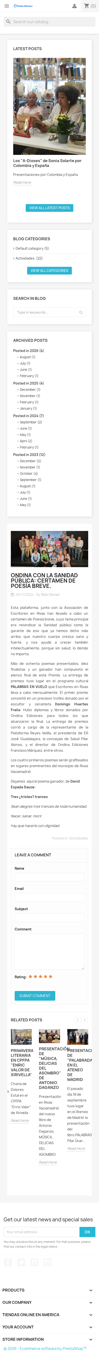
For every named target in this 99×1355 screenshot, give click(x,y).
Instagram (47, 1262)
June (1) (26, 369)
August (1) (28, 357)
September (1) (31, 480)
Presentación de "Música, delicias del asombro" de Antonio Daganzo (49, 1068)
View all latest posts (49, 208)
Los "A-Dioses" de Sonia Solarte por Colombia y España (47, 163)
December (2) (30, 461)
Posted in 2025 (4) (28, 383)
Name (19, 868)
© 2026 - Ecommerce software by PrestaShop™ (45, 1348)
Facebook (8, 1262)
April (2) (26, 441)
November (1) (30, 396)
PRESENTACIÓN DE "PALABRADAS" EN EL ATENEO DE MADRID (77, 1065)
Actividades (78, 838)
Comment (23, 929)
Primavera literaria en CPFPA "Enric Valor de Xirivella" (21, 1062)
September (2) (31, 422)
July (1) (25, 363)
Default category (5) (32, 248)
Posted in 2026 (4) (28, 350)
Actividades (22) (29, 258)
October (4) (29, 473)
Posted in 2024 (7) (28, 415)
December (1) (30, 389)
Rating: (21, 977)
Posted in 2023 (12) (29, 454)
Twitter (21, 1262)
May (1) (25, 435)
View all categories (49, 270)
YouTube (34, 1262)
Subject (21, 909)
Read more (22, 182)
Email (19, 888)
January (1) (28, 408)
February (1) (29, 376)
